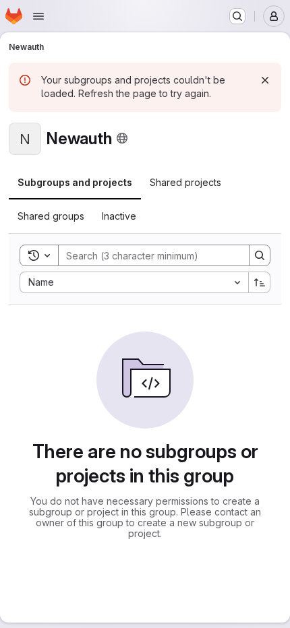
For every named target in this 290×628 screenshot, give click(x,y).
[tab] (75, 182)
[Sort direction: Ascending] (259, 282)
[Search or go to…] (237, 16)
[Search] (259, 255)
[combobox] (134, 282)
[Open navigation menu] (38, 16)
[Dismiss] (265, 80)
